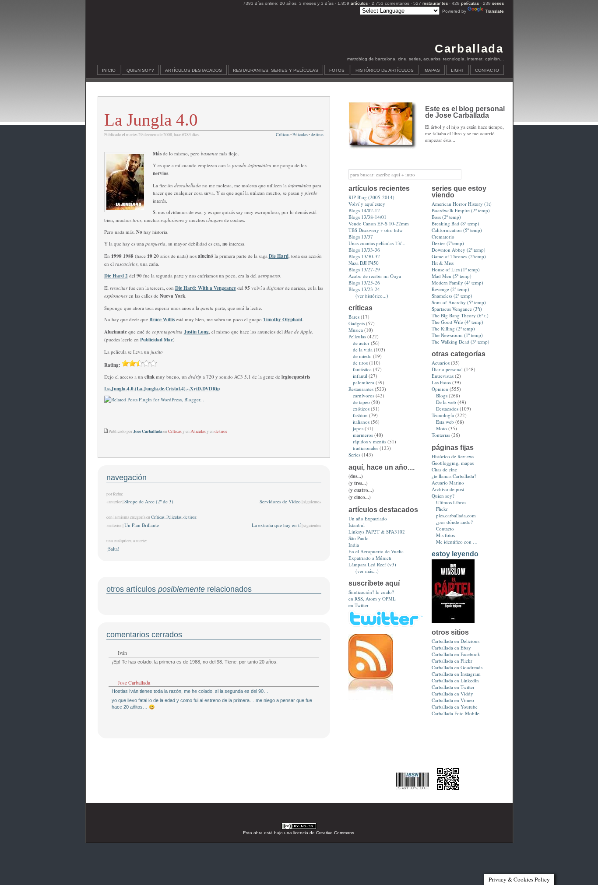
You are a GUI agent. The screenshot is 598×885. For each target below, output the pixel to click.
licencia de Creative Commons (323, 832)
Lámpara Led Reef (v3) (372, 564)
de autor (361, 343)
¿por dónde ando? (454, 522)
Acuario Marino (448, 482)
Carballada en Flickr (452, 660)
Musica (355, 330)
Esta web (445, 421)
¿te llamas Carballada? (454, 476)
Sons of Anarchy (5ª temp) (459, 302)
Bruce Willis (162, 319)
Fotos (337, 70)
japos (358, 428)
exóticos (361, 408)
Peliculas (300, 134)
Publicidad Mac (156, 339)
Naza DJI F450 (363, 263)
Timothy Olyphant (283, 319)
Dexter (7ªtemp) (448, 243)
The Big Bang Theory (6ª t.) (460, 315)
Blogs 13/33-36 (364, 249)
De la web (446, 402)
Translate (494, 11)
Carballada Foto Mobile (455, 713)
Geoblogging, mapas (453, 463)
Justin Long (196, 331)
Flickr (442, 509)
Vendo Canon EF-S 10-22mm (378, 223)
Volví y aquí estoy (366, 203)
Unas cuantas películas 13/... (376, 243)
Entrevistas (443, 375)
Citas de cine (444, 469)
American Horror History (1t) (462, 203)
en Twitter (358, 605)
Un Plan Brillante (141, 525)
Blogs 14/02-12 (364, 210)
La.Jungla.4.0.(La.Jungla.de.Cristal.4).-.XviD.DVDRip (162, 388)
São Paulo (358, 538)
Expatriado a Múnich (369, 558)
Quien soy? (140, 70)
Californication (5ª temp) (457, 230)
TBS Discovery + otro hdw (375, 230)
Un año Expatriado (367, 518)
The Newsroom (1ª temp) (457, 335)
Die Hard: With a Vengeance (205, 287)
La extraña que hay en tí (276, 525)
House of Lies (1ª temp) (456, 269)
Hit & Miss (443, 263)
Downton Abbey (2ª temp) (458, 249)
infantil (360, 375)
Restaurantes (360, 389)
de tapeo (361, 402)
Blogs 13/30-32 (364, 256)
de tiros (317, 134)
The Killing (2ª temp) (453, 328)
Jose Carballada (134, 682)
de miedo (362, 356)
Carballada (469, 48)
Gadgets (356, 323)
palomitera (363, 382)
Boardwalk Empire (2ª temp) (461, 210)
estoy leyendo (455, 554)
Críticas (282, 134)
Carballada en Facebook (456, 654)
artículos (359, 3)
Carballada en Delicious (455, 641)
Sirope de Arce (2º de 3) (148, 501)
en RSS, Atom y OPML (372, 598)
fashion (360, 415)
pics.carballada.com (456, 515)
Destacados (447, 408)
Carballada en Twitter (453, 687)
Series (354, 454)
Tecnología (443, 415)
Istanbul (356, 525)
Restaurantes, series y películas (275, 70)
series (498, 3)
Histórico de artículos (384, 70)
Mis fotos (445, 535)
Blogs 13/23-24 (364, 289)
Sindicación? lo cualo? (371, 592)
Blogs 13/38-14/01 (367, 217)
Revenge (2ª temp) (450, 289)
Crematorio (443, 236)
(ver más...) (367, 571)
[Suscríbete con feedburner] (370, 698)
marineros (363, 435)
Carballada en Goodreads (457, 667)
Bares (353, 316)
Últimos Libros (451, 502)
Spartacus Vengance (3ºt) (457, 309)
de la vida (363, 349)
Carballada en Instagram (456, 674)
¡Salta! (113, 548)
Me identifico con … (457, 541)
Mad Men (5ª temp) (451, 276)
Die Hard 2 (116, 275)
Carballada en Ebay (451, 647)
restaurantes (435, 3)
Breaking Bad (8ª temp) (455, 223)
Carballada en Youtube (455, 706)
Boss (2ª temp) (446, 217)
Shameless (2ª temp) (452, 295)
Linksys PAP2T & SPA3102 (376, 531)
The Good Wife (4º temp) (457, 322)
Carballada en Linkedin (455, 680)
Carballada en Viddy (452, 693)
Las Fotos (441, 382)
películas (470, 3)
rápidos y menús (369, 441)
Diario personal (447, 369)
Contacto (487, 70)
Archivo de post (448, 489)
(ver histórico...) (371, 295)
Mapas (432, 70)
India (353, 544)
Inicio (109, 70)
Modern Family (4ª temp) (457, 282)
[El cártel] (453, 621)
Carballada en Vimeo (453, 700)
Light (457, 70)
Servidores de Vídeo (280, 501)
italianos (361, 421)
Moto (441, 428)
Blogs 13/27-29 (364, 269)
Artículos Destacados (193, 70)
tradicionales (365, 448)
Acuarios (441, 362)
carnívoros (363, 395)
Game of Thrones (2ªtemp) (459, 256)
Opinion (440, 389)
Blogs (441, 395)
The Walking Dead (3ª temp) (460, 341)
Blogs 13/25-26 (364, 282)
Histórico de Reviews (453, 456)
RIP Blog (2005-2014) (371, 197)
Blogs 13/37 (360, 236)
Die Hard (278, 256)
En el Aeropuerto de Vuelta (376, 551)
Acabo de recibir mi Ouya (374, 276)
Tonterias (441, 435)
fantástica (362, 369)
